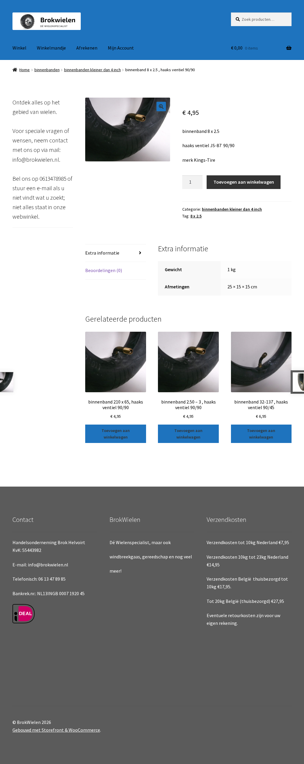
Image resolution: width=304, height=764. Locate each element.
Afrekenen (86, 48)
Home (24, 69)
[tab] (115, 253)
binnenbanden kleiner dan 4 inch (92, 69)
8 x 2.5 (196, 216)
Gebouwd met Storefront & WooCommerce (56, 730)
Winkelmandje (51, 48)
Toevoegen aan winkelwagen (243, 182)
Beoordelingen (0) (103, 270)
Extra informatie (102, 253)
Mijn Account (121, 48)
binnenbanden (47, 69)
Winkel (19, 48)
